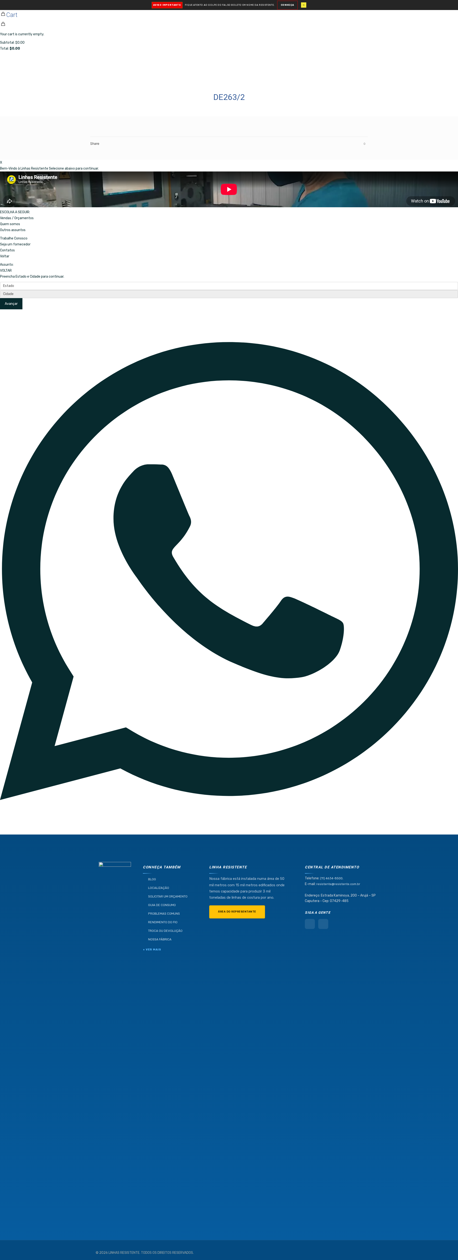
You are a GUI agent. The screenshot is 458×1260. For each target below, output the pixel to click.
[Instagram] (323, 924)
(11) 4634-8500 (331, 878)
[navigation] (229, 26)
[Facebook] (310, 924)
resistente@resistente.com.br (338, 884)
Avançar (11, 304)
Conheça (287, 5)
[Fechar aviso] (303, 5)
